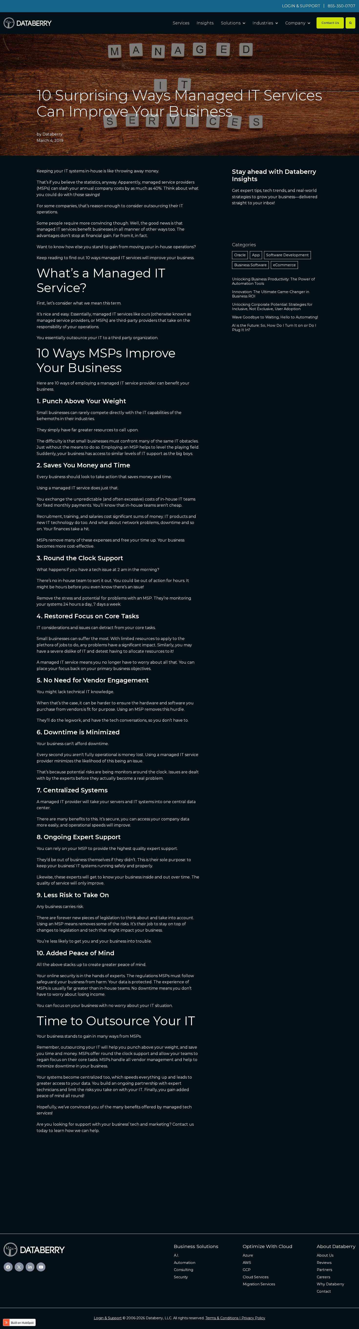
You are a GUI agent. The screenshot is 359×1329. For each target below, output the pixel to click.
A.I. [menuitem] (176, 1255)
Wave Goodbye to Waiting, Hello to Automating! (275, 317)
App (256, 255)
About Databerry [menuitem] (336, 1246)
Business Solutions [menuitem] (196, 1246)
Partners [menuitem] (324, 1270)
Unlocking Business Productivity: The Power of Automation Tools (273, 281)
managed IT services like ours (121, 314)
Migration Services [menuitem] (259, 1284)
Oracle (240, 255)
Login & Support (108, 1318)
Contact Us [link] (330, 23)
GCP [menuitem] (247, 1270)
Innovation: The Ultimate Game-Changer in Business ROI (270, 294)
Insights (205, 23)
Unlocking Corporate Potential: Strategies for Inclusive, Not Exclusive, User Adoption (272, 306)
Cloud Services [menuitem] (255, 1277)
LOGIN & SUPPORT (301, 6)
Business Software (250, 265)
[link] (28, 22)
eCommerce (284, 265)
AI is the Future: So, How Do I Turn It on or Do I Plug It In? (274, 327)
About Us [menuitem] (325, 1255)
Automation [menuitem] (184, 1262)
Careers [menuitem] (323, 1277)
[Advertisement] (179, 1180)
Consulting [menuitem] (183, 1270)
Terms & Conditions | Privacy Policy (235, 1318)
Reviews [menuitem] (324, 1262)
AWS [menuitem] (247, 1262)
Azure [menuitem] (248, 1255)
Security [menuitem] (181, 1277)
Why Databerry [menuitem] (330, 1284)
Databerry (52, 134)
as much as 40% (146, 188)
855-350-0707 (341, 6)
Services (181, 23)
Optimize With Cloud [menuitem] (267, 1246)
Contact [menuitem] (324, 1291)
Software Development (287, 255)
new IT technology (55, 522)
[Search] (350, 23)
